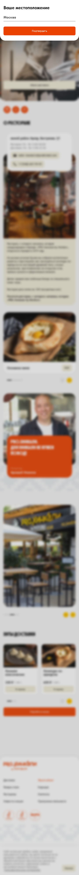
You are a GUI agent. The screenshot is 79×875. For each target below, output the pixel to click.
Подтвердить (39, 30)
